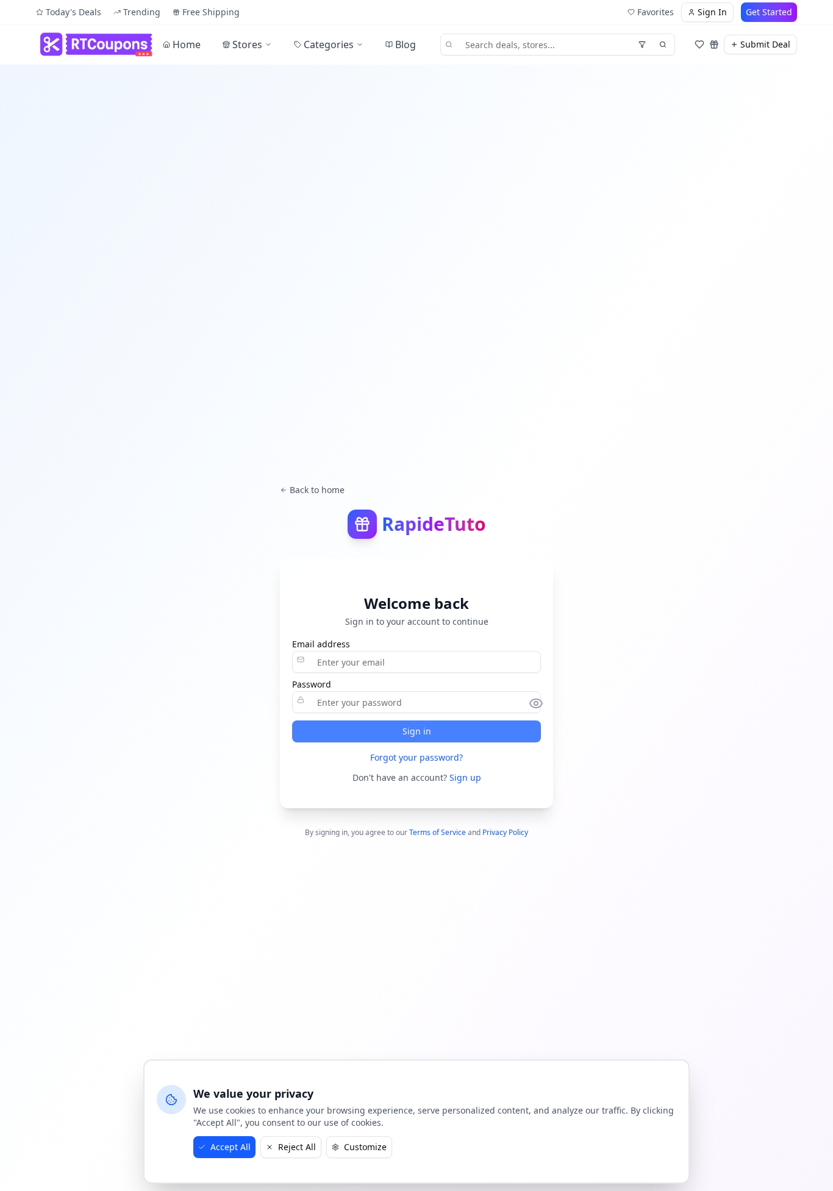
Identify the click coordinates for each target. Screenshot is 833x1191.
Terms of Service (437, 832)
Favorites (655, 12)
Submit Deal (765, 44)
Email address (321, 644)
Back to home (317, 490)
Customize (365, 1147)
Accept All (230, 1147)
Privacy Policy (505, 832)
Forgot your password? (416, 757)
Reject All (297, 1147)
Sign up (465, 777)
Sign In (712, 12)
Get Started (769, 12)
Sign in (416, 731)
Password (311, 684)
